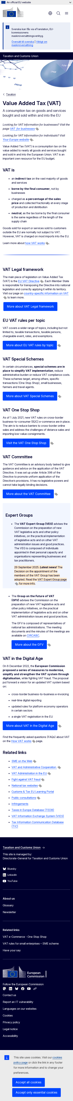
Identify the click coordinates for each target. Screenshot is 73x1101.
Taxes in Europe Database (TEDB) (33, 810)
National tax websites (25, 785)
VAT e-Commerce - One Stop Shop (25, 936)
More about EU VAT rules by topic (29, 345)
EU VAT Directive (28, 281)
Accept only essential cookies (36, 1092)
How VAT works (21, 741)
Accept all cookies (28, 1082)
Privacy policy (11, 1022)
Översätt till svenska (23, 41)
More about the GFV (29, 644)
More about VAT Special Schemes (30, 396)
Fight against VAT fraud (26, 779)
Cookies (8, 1015)
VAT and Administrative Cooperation (34, 767)
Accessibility (10, 1036)
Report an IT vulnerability (18, 1002)
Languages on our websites (19, 1008)
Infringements (20, 804)
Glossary (8, 905)
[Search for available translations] (37, 129)
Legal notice (10, 1029)
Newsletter (9, 912)
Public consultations (24, 797)
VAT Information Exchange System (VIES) (38, 816)
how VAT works (35, 243)
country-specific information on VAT (46, 293)
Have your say (12, 950)
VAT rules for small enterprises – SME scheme (31, 943)
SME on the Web (22, 761)
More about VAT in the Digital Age (30, 725)
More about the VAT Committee (28, 494)
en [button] (50, 13)
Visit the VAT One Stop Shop (26, 443)
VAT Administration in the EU (29, 773)
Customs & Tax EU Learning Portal (33, 791)
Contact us (9, 995)
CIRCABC (33, 635)
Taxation (11, 94)
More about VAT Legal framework (30, 306)
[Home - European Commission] (13, 12)
